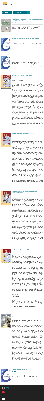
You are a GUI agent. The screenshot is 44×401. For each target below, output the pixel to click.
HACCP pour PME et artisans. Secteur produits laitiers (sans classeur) (24, 249)
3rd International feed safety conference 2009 (20, 57)
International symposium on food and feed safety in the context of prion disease (26, 38)
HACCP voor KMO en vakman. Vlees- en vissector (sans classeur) (23, 133)
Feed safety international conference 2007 (19, 369)
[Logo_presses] (7, 2)
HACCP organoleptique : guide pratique (19, 315)
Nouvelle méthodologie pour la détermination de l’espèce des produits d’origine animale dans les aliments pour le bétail (27, 20)
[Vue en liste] (28, 12)
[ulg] (5, 387)
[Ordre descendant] (14, 12)
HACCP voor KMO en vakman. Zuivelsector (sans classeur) (22, 75)
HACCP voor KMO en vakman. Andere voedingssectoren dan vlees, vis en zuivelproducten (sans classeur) (24, 192)
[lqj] (3, 391)
